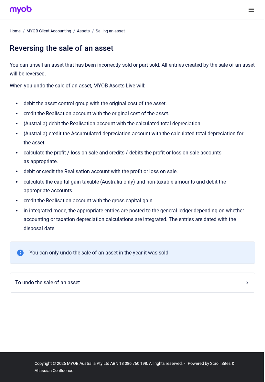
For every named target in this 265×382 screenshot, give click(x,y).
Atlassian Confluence (54, 370)
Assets (83, 30)
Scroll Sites (220, 363)
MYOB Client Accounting (48, 30)
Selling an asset (110, 30)
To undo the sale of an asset (45, 282)
